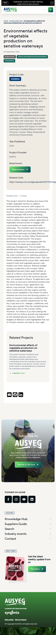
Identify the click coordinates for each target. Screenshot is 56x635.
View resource (18, 169)
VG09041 (15, 79)
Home (6, 21)
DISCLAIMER (9, 620)
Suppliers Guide (16, 524)
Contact (10, 538)
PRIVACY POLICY (21, 620)
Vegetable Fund (18, 373)
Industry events (15, 534)
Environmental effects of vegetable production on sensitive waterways (23, 348)
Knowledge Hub (15, 21)
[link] (8, 499)
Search (9, 529)
